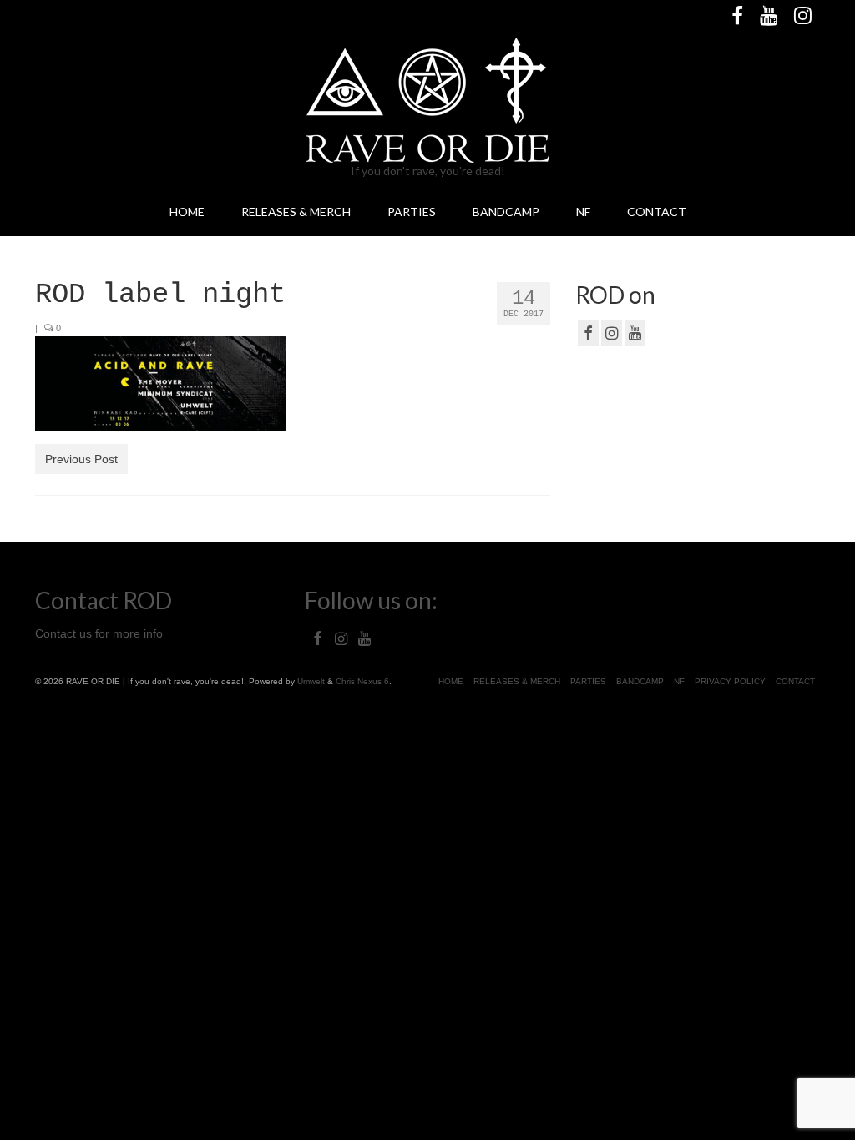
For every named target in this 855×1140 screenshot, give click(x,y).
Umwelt (311, 681)
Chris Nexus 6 (362, 681)
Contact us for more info (99, 633)
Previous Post (81, 459)
